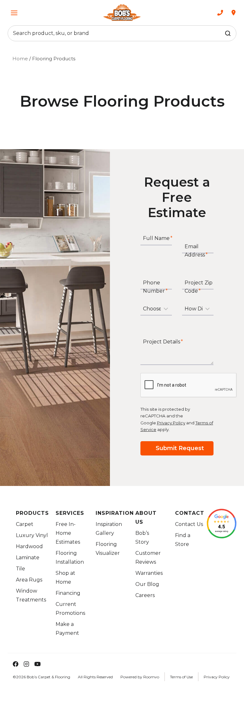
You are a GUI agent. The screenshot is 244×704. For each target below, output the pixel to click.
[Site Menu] (14, 12)
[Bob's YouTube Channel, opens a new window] (37, 664)
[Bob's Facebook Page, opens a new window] (13, 664)
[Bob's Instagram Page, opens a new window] (26, 664)
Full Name (158, 239)
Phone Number (155, 287)
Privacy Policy (171, 422)
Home (20, 59)
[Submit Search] (228, 33)
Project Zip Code (199, 287)
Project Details (163, 342)
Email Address (196, 250)
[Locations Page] (233, 13)
